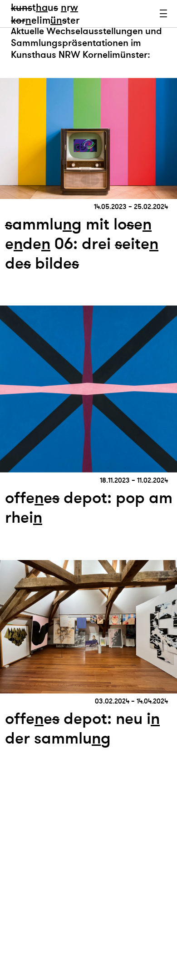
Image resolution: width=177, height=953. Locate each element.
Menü (163, 13)
